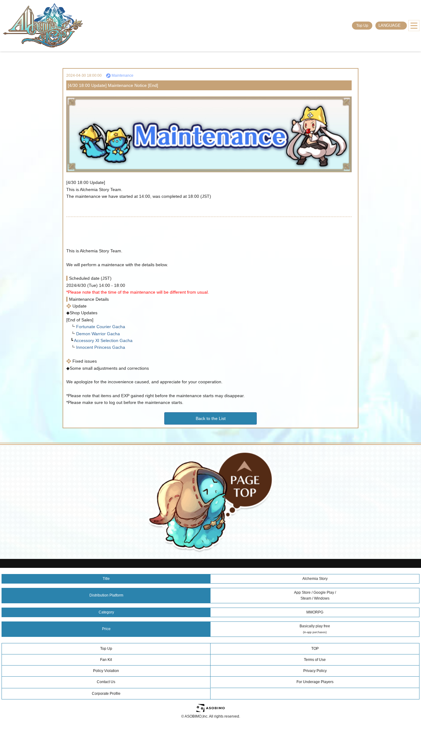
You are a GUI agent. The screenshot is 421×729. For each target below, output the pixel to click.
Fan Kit (106, 660)
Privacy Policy (315, 671)
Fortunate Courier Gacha (100, 326)
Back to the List (211, 418)
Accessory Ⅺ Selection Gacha (103, 340)
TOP (315, 648)
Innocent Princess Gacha (100, 347)
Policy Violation (106, 671)
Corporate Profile (106, 693)
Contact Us (106, 682)
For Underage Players (314, 682)
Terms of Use (315, 660)
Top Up (362, 25)
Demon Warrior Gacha (97, 333)
